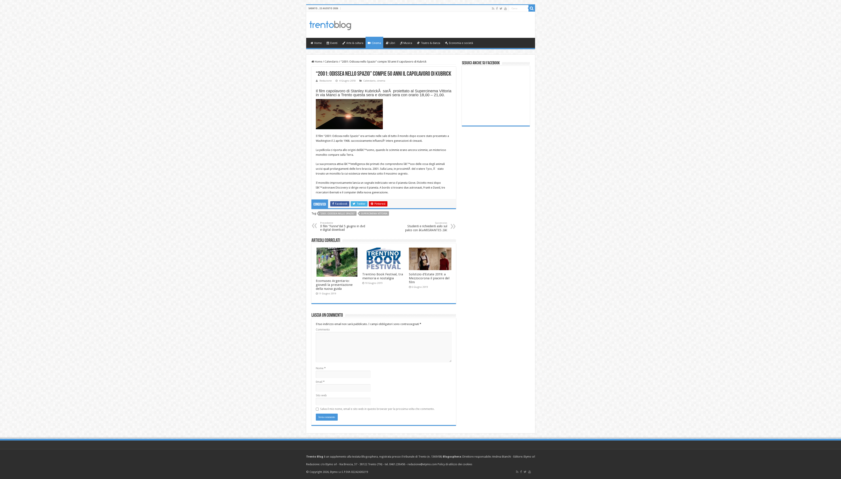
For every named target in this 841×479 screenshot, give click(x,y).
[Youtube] (505, 8)
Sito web (321, 395)
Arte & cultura (354, 43)
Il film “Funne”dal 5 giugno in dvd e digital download (342, 226)
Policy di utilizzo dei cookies (455, 464)
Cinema (376, 43)
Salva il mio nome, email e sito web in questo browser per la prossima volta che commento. (377, 409)
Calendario (331, 61)
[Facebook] (497, 8)
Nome (321, 368)
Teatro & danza (430, 43)
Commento (323, 329)
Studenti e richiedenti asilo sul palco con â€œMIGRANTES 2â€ (426, 227)
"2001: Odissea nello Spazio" (337, 213)
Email (320, 381)
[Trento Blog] (330, 24)
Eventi (333, 43)
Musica (407, 43)
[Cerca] (531, 8)
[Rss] (493, 8)
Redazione (326, 80)
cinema (381, 80)
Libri (392, 43)
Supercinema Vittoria (374, 213)
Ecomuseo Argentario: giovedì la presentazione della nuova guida (334, 285)
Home (318, 43)
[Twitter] (501, 8)
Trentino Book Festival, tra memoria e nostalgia (382, 276)
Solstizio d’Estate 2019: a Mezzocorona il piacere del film (429, 278)
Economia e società (461, 43)
